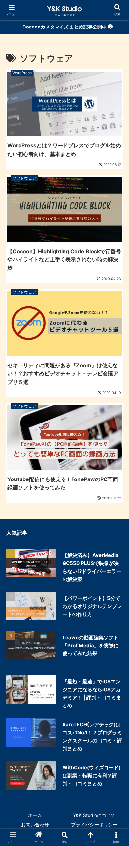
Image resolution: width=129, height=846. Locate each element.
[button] (113, 808)
